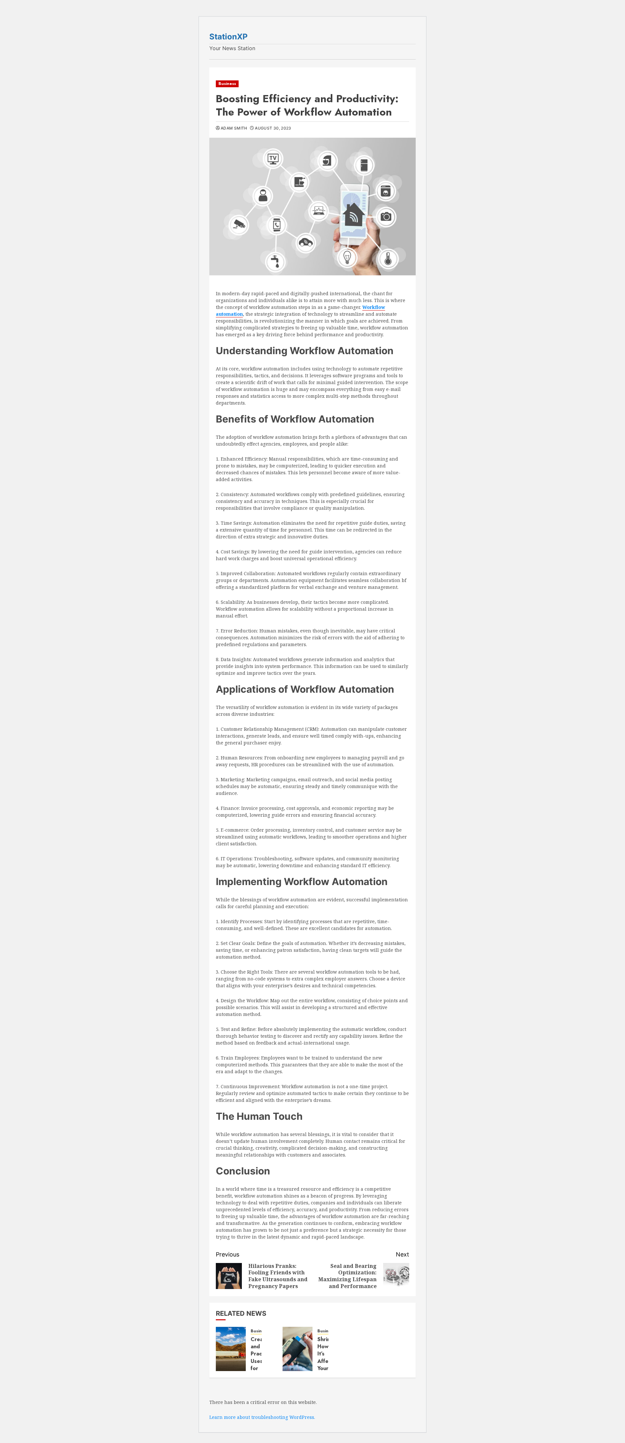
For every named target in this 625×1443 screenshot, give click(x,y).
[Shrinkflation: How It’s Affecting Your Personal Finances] (297, 1349)
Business (227, 84)
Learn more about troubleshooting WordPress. (262, 1417)
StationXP (228, 36)
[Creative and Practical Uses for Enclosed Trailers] (231, 1349)
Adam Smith (234, 128)
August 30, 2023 (273, 128)
